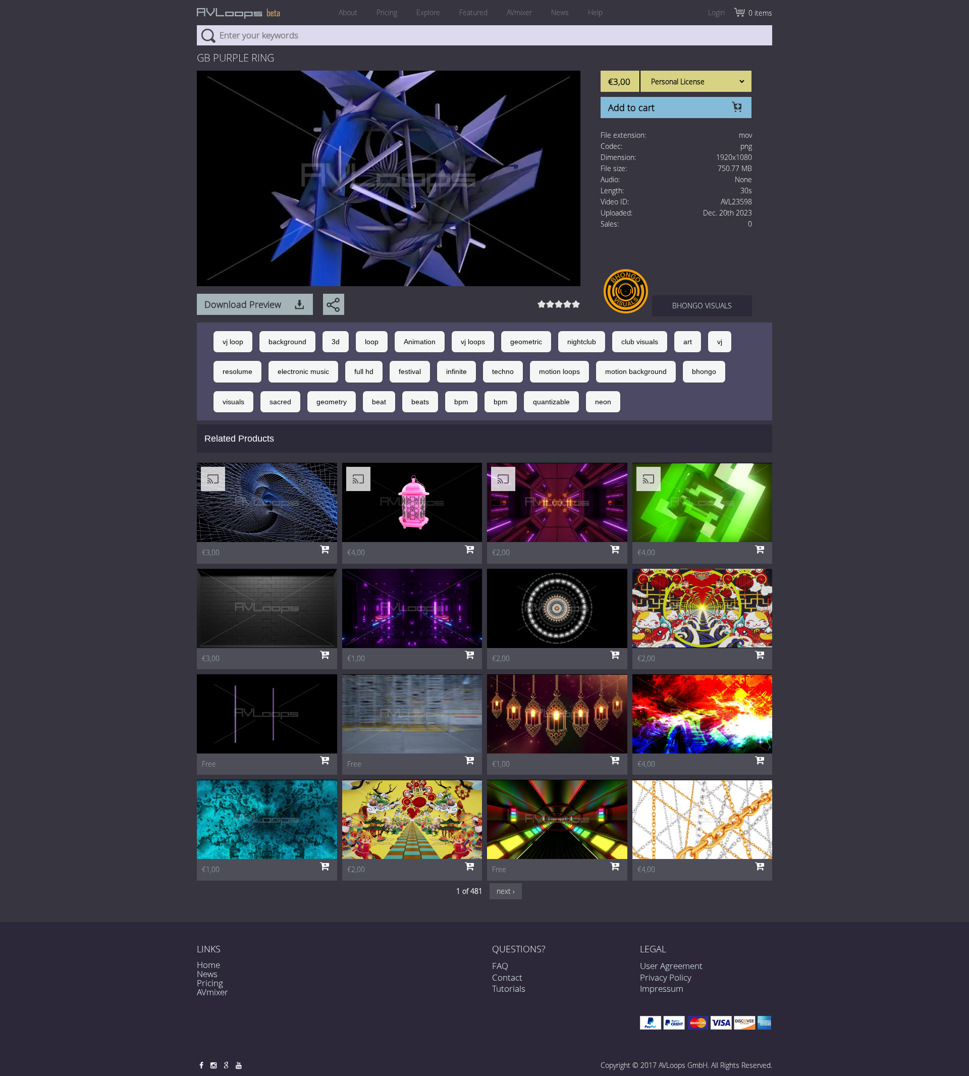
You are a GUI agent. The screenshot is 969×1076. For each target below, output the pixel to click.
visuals (233, 402)
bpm (461, 402)
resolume (237, 371)
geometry (331, 402)
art (687, 342)
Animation (420, 342)
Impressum (661, 988)
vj (719, 342)
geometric (526, 342)
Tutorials (508, 988)
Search (208, 35)
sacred (280, 402)
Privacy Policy (665, 977)
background (287, 342)
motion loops (559, 371)
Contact (507, 977)
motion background (636, 371)
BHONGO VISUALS (702, 305)
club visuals (639, 342)
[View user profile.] (626, 290)
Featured (473, 12)
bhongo (704, 371)
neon (603, 402)
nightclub (581, 342)
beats (420, 402)
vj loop (233, 342)
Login (716, 12)
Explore (428, 12)
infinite (456, 371)
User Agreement (671, 966)
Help (595, 12)
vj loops (473, 342)
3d (336, 342)
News (560, 12)
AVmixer (519, 12)
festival (410, 371)
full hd (363, 371)
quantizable (551, 402)
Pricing (386, 12)
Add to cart (631, 107)
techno (503, 371)
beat (379, 402)
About (348, 12)
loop (372, 342)
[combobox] (484, 35)
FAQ (500, 966)
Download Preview (242, 304)
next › (506, 891)
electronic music (303, 371)
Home (208, 965)
